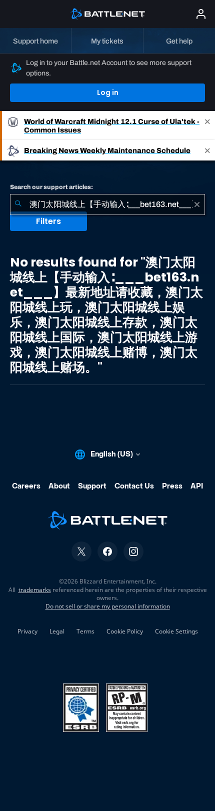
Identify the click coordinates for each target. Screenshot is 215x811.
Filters (48, 221)
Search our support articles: (51, 187)
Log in (107, 93)
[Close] (207, 125)
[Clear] (197, 204)
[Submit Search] (18, 204)
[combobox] (107, 204)
